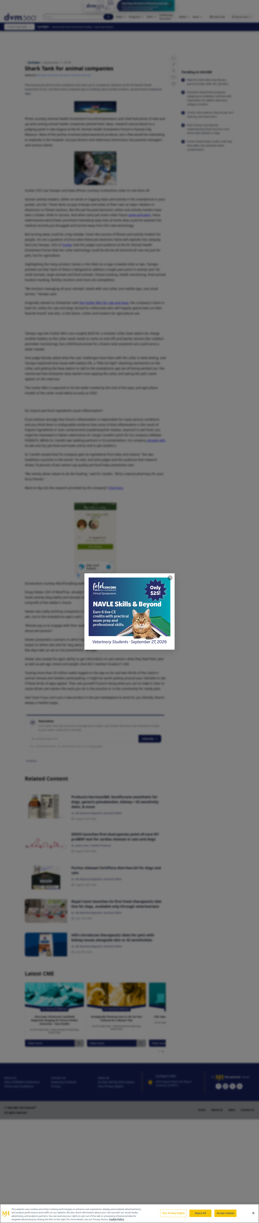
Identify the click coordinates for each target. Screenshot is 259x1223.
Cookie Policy (116, 1219)
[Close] (253, 1213)
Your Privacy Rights (173, 1213)
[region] (129, 1213)
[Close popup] (170, 577)
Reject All (200, 1213)
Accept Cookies (225, 1213)
